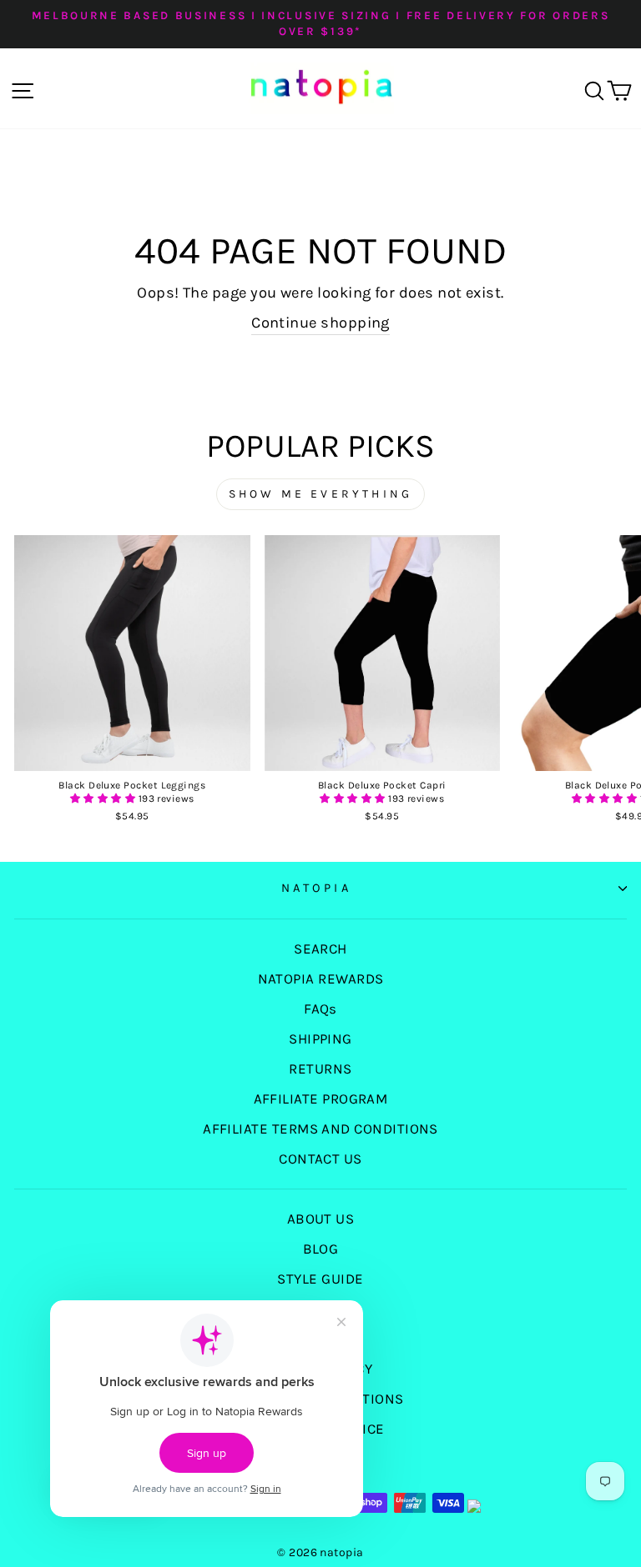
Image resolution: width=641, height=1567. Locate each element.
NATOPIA (316, 888)
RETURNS (320, 1068)
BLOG (321, 1248)
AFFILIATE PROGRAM (321, 1098)
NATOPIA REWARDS (321, 978)
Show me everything (321, 494)
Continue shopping (320, 322)
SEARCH (320, 948)
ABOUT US (321, 1218)
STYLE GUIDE (320, 1278)
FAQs (320, 1008)
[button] (104, 798)
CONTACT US (320, 1158)
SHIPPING (320, 1038)
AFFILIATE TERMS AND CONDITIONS (320, 1128)
